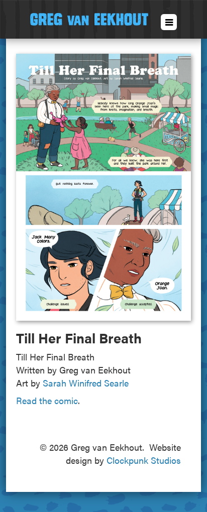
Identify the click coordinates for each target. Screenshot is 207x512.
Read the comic (47, 400)
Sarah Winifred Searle (86, 382)
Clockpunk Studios (144, 460)
